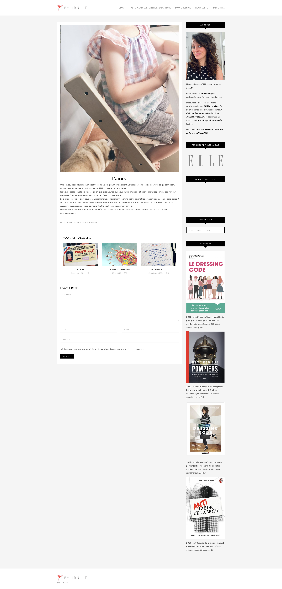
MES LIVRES (219, 7)
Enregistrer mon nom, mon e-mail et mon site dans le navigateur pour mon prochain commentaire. (104, 349)
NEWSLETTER (202, 7)
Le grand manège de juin (119, 269)
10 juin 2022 (116, 273)
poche (196, 120)
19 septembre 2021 (155, 273)
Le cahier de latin (158, 269)
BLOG (122, 7)
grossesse (84, 222)
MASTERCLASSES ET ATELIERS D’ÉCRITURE (150, 7)
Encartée (80, 269)
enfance (69, 222)
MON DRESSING (183, 7)
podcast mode (205, 93)
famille (76, 222)
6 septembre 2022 (77, 273)
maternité (93, 222)
